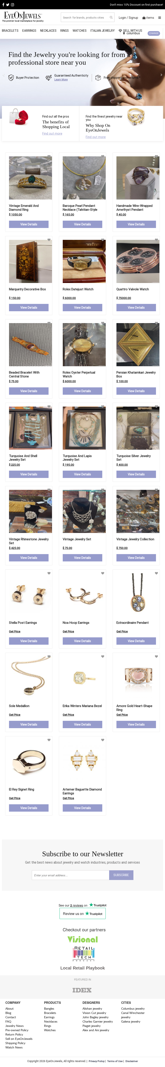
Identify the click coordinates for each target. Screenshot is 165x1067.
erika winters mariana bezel (82, 706)
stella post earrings (23, 623)
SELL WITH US (132, 31)
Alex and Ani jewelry (95, 1030)
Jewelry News (14, 1026)
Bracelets (10, 31)
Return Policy (14, 1034)
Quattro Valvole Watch (132, 289)
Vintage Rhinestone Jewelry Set (29, 541)
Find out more (52, 133)
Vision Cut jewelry (94, 1013)
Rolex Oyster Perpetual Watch (79, 374)
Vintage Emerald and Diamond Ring (24, 208)
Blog (8, 1013)
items (150, 18)
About (9, 1008)
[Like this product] (48, 156)
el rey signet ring (21, 789)
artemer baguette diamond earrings (82, 791)
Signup (133, 18)
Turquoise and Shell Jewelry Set (23, 458)
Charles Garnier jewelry (97, 1021)
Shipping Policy (15, 1043)
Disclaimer (131, 1061)
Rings (64, 31)
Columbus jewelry (133, 1008)
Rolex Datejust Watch (78, 289)
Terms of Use (115, 1061)
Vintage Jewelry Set (77, 539)
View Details (28, 224)
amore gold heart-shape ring (134, 708)
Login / (123, 18)
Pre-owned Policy (16, 1030)
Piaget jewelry (91, 1026)
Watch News (14, 1047)
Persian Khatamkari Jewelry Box (136, 374)
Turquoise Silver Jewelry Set (133, 458)
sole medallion (19, 706)
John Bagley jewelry (95, 1017)
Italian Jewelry (102, 31)
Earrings (29, 31)
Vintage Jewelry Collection (135, 539)
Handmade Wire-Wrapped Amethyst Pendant (134, 208)
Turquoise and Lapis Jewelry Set (77, 458)
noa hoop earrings (76, 623)
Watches (80, 31)
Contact (10, 1017)
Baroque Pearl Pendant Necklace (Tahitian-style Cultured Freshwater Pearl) (82, 209)
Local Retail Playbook (82, 968)
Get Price (14, 631)
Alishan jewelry (92, 1008)
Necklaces (48, 31)
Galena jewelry (130, 1021)
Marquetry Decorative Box (27, 289)
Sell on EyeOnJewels (18, 1039)
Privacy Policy (96, 1061)
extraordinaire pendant (132, 623)
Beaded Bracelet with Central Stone (24, 374)
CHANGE (154, 33)
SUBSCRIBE (121, 875)
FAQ (8, 1021)
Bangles (49, 1008)
